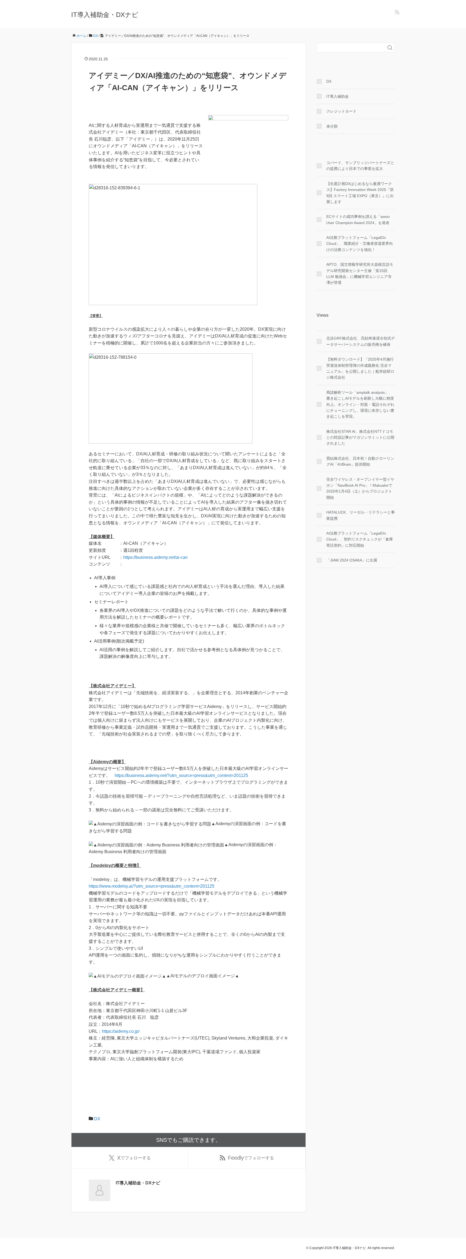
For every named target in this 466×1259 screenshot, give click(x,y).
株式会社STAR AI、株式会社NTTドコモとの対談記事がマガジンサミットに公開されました (360, 437)
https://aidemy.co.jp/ (122, 1031)
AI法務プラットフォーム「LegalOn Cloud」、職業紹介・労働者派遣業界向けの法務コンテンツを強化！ (359, 243)
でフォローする (134, 1158)
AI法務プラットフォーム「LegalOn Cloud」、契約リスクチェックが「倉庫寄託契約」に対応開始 (359, 539)
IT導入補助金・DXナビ (104, 14)
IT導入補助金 (337, 96)
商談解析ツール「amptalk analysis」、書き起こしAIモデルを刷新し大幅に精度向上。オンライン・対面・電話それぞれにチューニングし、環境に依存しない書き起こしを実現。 (360, 404)
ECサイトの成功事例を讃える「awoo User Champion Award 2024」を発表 (358, 219)
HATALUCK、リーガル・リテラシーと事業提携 (360, 515)
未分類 (332, 126)
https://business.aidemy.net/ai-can (155, 557)
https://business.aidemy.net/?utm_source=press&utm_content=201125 (181, 775)
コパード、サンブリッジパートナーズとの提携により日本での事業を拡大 (360, 166)
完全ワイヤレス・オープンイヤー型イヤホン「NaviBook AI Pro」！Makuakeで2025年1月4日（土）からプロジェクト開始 (360, 488)
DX (97, 1119)
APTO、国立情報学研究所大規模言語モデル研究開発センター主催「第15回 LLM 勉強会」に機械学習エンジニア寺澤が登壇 (359, 273)
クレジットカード (341, 111)
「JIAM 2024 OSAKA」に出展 (351, 560)
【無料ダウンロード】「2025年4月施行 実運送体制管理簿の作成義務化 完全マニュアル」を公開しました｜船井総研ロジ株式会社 (360, 368)
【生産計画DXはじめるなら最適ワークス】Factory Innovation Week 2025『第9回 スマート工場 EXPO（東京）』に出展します (360, 193)
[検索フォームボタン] (390, 47)
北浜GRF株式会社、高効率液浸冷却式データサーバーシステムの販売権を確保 (360, 341)
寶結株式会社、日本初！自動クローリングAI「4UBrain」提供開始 (360, 461)
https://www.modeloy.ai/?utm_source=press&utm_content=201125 (151, 886)
